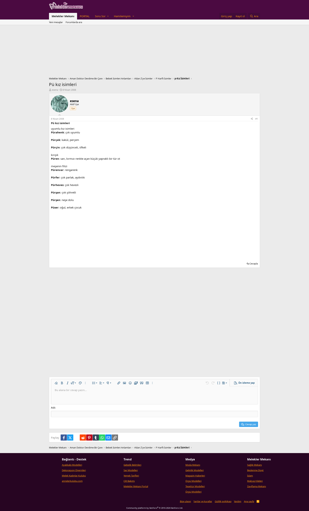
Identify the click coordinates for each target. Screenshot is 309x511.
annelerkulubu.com (72, 481)
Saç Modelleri (131, 470)
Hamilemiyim (122, 16)
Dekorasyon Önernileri (74, 470)
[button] (101, 16)
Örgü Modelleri (193, 481)
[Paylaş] (251, 119)
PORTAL (85, 16)
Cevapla (253, 263)
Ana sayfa (249, 501)
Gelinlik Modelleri (194, 470)
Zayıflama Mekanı (256, 486)
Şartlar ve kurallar (202, 501)
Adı (53, 407)
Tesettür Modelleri (195, 486)
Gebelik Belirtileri (132, 464)
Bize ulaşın (185, 501)
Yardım (237, 501)
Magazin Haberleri (195, 475)
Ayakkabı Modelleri (72, 464)
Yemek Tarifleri (131, 475)
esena (55, 89)
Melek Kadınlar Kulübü (74, 475)
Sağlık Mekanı (254, 464)
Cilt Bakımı (129, 481)
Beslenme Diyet (255, 470)
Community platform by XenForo (154, 508)
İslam (250, 475)
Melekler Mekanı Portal (136, 486)
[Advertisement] (154, 52)
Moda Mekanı (192, 464)
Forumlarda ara (74, 22)
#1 (256, 118)
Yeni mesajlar (56, 22)
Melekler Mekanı (63, 16)
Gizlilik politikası (223, 501)
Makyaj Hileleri (255, 481)
